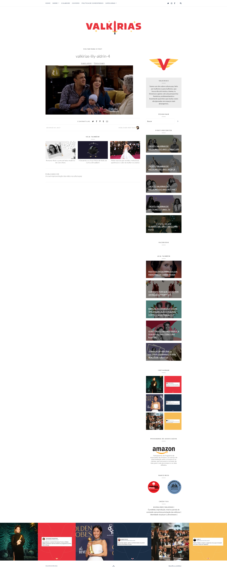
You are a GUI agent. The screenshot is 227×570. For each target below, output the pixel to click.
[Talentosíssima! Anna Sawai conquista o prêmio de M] (154, 402)
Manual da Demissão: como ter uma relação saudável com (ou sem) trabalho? (162, 312)
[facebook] (96, 121)
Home (48, 3)
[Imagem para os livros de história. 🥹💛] (154, 421)
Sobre (55, 3)
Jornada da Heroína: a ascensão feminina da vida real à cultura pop (162, 354)
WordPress (172, 566)
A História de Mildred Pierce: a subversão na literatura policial (163, 334)
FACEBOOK (164, 242)
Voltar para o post (92, 49)
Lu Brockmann (171, 515)
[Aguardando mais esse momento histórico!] (172, 384)
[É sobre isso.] (172, 421)
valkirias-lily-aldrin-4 (93, 56)
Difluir (179, 566)
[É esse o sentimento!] (172, 402)
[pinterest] (100, 121)
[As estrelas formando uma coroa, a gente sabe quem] (154, 384)
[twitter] (93, 121)
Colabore (65, 3)
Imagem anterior (86, 63)
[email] (107, 121)
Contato (76, 3)
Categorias (110, 3)
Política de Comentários (92, 3)
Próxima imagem (99, 63)
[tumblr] (103, 121)
